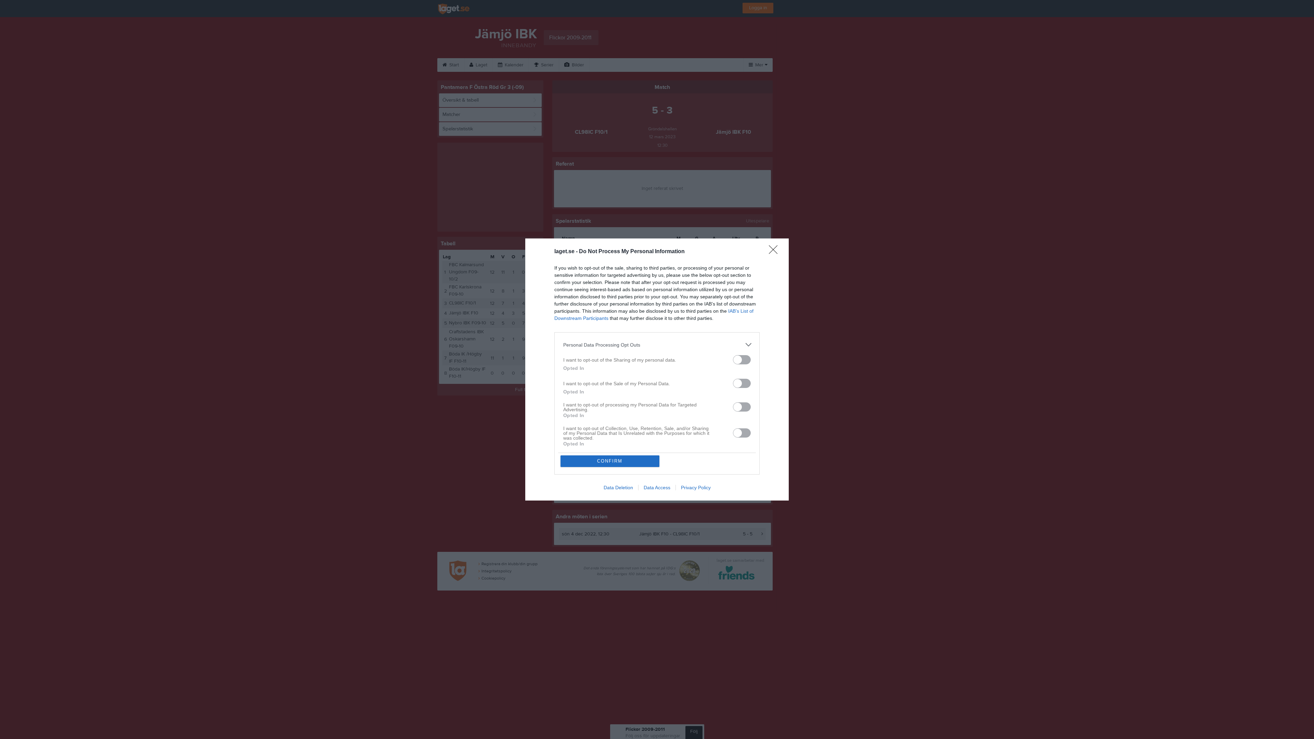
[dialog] (657, 369)
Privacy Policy (696, 487)
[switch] (742, 359)
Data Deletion (618, 487)
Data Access (657, 487)
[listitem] (657, 344)
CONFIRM (609, 461)
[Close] (775, 251)
